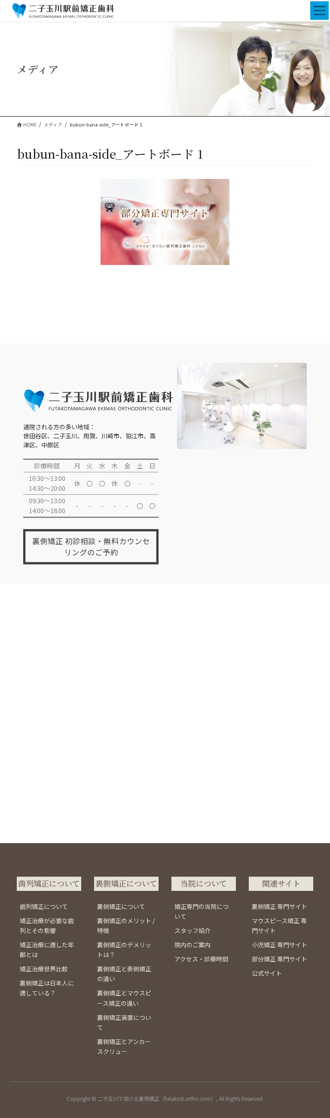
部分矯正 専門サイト (279, 959)
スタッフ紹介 (192, 930)
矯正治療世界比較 (44, 968)
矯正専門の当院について (201, 911)
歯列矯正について (44, 906)
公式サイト (267, 973)
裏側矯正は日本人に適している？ (47, 988)
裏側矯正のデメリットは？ (124, 949)
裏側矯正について (121, 906)
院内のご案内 (192, 944)
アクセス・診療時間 (201, 959)
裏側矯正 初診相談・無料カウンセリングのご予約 (91, 546)
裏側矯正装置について (124, 1022)
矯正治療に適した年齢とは (47, 949)
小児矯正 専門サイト (279, 944)
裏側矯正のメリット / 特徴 (126, 925)
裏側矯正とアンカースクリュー (124, 1046)
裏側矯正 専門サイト (279, 906)
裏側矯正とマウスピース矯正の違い (124, 998)
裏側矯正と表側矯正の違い (124, 973)
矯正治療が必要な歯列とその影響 (47, 925)
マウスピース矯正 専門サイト (279, 925)
